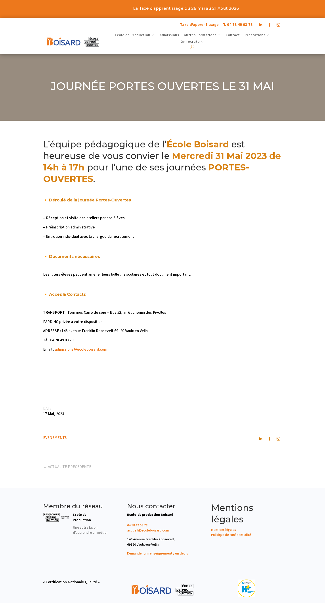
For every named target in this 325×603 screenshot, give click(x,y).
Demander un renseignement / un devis (157, 553)
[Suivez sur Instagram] (278, 24)
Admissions (169, 35)
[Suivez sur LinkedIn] (260, 24)
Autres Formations (200, 35)
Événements (55, 438)
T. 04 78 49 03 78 (238, 24)
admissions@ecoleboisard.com (81, 349)
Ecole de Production (132, 35)
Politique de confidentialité (231, 535)
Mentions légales (223, 530)
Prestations (255, 35)
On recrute (190, 42)
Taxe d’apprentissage (199, 24)
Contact (233, 35)
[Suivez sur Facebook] (269, 24)
